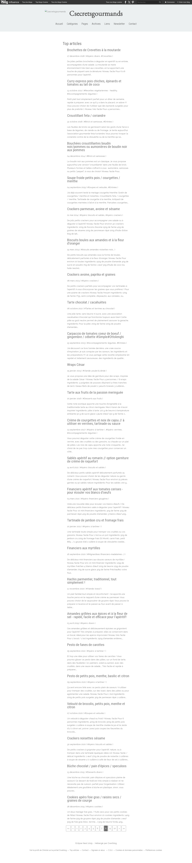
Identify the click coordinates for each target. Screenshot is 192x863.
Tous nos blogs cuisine (114, 2)
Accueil (59, 23)
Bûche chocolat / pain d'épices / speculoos (96, 766)
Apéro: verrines (114, 430)
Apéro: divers (93, 56)
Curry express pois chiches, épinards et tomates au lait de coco (94, 82)
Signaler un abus (98, 850)
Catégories (72, 23)
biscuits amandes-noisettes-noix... (98, 249)
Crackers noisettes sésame (86, 738)
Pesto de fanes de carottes (85, 645)
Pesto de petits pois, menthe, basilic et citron (98, 676)
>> (124, 828)
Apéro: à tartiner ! (96, 430)
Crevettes (107, 56)
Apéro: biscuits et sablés (92, 215)
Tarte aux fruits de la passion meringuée (95, 392)
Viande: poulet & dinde (94, 371)
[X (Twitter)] (129, 2)
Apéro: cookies (95, 806)
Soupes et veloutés (98, 187)
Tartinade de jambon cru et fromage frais (95, 520)
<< (68, 828)
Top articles (74, 850)
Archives (96, 23)
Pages (85, 23)
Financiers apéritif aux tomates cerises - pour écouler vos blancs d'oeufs (95, 491)
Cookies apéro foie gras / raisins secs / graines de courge (94, 799)
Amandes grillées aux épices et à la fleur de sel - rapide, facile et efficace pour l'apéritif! (97, 615)
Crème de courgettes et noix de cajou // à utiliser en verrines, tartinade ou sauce (95, 422)
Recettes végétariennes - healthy (101, 90)
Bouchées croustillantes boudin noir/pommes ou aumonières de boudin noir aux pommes (97, 146)
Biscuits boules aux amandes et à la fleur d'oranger (95, 241)
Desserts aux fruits (93, 398)
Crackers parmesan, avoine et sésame (93, 209)
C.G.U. (110, 850)
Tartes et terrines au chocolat (100, 308)
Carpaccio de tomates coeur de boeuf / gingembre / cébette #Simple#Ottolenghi (95, 335)
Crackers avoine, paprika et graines (91, 274)
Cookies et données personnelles (129, 850)
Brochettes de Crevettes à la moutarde (94, 50)
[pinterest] (132, 2)
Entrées (108, 122)
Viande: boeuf (93, 589)
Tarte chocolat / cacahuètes (86, 302)
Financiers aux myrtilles (83, 548)
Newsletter (119, 23)
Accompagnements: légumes (82, 94)
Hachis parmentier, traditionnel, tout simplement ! (91, 581)
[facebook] (125, 2)
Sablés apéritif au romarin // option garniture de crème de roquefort (98, 459)
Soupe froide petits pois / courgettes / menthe (93, 179)
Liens (107, 23)
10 (115, 828)
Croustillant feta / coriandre (86, 115)
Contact (133, 23)
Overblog (112, 843)
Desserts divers (94, 772)
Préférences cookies (153, 850)
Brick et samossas (93, 122)
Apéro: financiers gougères (95, 499)
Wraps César (76, 364)
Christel (45, 850)
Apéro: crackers (114, 215)
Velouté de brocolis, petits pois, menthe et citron (96, 705)
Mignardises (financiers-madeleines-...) (106, 554)
